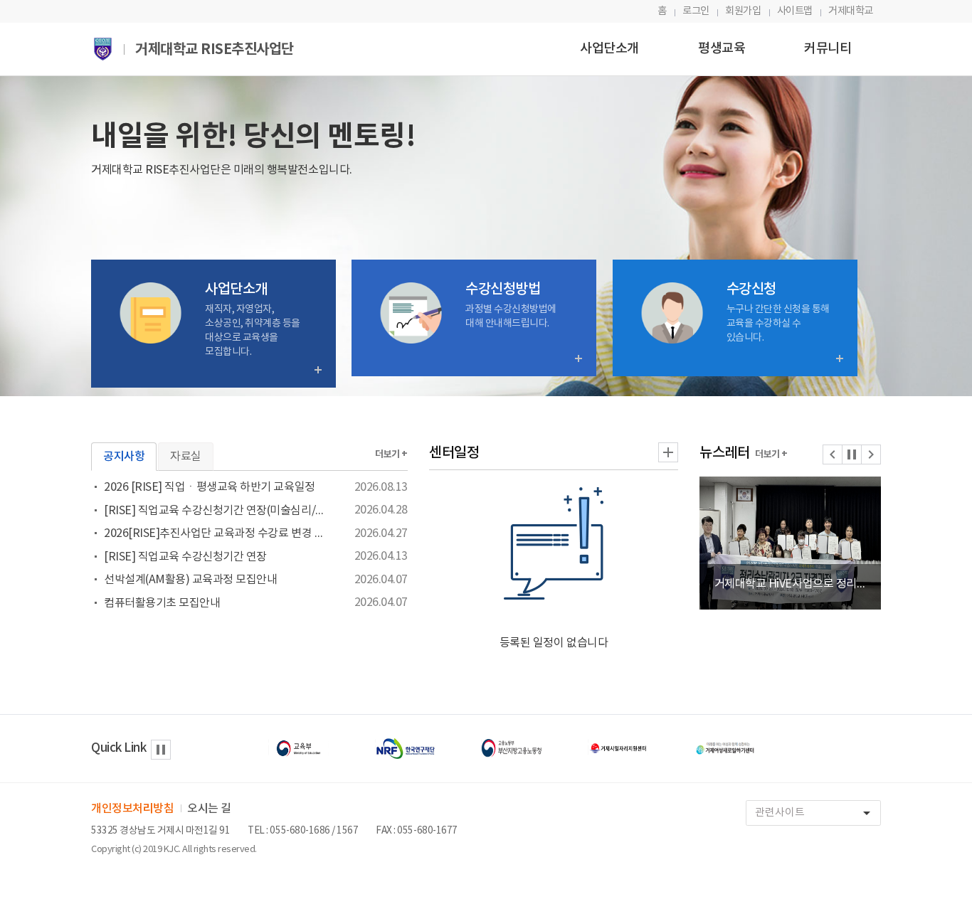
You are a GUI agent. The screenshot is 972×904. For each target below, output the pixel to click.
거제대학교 (850, 11)
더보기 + (391, 454)
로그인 (695, 11)
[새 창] (299, 748)
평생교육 (721, 48)
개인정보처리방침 (132, 808)
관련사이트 (815, 812)
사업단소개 (609, 48)
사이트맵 (795, 11)
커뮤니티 (827, 48)
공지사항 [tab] (123, 456)
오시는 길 (209, 808)
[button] (832, 454)
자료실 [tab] (185, 456)
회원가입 (743, 11)
